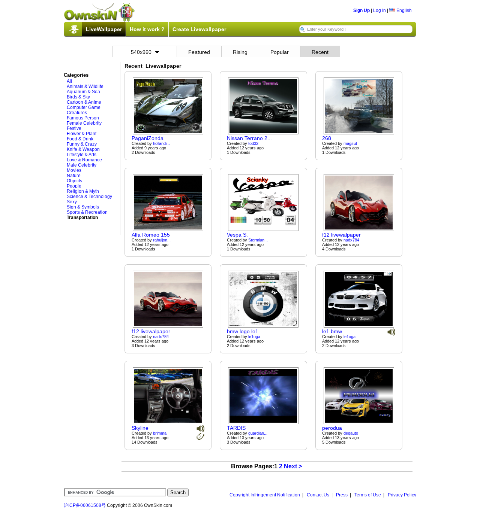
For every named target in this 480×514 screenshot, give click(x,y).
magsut (350, 143)
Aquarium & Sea (83, 91)
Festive (74, 128)
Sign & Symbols (83, 207)
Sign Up (361, 10)
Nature (74, 175)
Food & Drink (80, 139)
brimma (159, 433)
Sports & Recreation (87, 212)
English (403, 10)
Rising (240, 52)
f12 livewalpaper (341, 235)
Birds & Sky (78, 97)
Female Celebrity (84, 123)
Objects (74, 180)
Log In (379, 10)
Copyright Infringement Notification (265, 495)
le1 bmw (332, 331)
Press (342, 495)
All (69, 81)
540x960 (141, 52)
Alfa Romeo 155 (151, 235)
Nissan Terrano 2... (249, 138)
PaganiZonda (148, 138)
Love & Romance (84, 159)
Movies (74, 170)
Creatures (77, 112)
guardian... (257, 433)
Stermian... (258, 240)
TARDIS (236, 428)
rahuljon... (162, 240)
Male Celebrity (81, 165)
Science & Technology (89, 196)
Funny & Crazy (82, 144)
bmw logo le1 (242, 331)
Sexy (72, 201)
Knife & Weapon (83, 149)
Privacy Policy (402, 495)
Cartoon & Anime (84, 102)
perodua (332, 428)
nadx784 (351, 240)
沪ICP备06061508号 (85, 505)
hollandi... (161, 143)
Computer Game (83, 107)
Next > (293, 466)
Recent (320, 52)
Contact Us (318, 495)
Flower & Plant (81, 133)
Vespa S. (237, 235)
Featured (199, 52)
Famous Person (83, 118)
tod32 (253, 143)
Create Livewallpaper (199, 29)
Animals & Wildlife (85, 86)
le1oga (254, 336)
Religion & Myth (83, 191)
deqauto (351, 433)
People (74, 186)
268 (326, 138)
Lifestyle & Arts (81, 154)
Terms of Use (367, 495)
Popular (279, 52)
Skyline (140, 428)
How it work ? (147, 29)
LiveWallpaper (104, 29)
